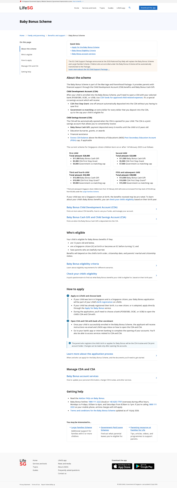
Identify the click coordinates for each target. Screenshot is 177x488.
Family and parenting (36, 35)
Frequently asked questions (69, 470)
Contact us (62, 473)
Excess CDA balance (79, 137)
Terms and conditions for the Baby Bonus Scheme (92, 410)
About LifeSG (63, 467)
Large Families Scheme (91, 192)
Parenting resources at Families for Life (140, 428)
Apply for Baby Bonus (94, 308)
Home (22, 35)
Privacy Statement (25, 484)
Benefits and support (56, 35)
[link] (26, 7)
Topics (35, 467)
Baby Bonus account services (84, 54)
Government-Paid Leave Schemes (112, 428)
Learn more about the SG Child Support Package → (89, 69)
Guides (35, 470)
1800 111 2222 (94, 402)
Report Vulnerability (47, 484)
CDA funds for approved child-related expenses (121, 97)
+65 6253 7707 (115, 402)
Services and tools (40, 464)
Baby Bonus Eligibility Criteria (84, 50)
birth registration (105, 302)
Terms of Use (36, 484)
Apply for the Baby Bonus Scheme (85, 47)
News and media (64, 464)
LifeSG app (62, 460)
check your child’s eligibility (121, 199)
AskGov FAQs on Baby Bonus (91, 398)
